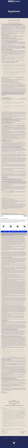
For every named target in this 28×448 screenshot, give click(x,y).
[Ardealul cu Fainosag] (14, 1)
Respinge (5, 231)
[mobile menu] (0, 3)
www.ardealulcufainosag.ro (19, 45)
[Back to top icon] (14, 443)
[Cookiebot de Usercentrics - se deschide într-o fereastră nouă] (24, 216)
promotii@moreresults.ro (19, 151)
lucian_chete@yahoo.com (5, 250)
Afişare (25, 229)
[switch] (11, 226)
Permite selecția (14, 231)
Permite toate (23, 231)
